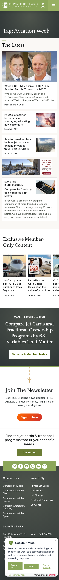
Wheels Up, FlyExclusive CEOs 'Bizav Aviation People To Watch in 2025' (26, 87)
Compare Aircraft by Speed (13, 514)
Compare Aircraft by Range (13, 499)
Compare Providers (13, 485)
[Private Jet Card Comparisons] (20, 5)
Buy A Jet (36, 504)
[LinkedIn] (38, 466)
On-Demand (37, 490)
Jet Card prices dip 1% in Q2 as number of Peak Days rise (12, 285)
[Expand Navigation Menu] (53, 5)
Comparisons (11, 478)
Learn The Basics (13, 526)
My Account (43, 5)
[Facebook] (20, 466)
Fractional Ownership (42, 500)
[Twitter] (14, 466)
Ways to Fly (37, 478)
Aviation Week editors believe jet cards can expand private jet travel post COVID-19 (17, 144)
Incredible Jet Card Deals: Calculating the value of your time (39, 285)
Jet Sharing (37, 495)
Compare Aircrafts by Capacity (14, 507)
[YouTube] (26, 466)
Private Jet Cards (40, 485)
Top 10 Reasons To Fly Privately (15, 535)
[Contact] (44, 466)
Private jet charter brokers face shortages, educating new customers (17, 119)
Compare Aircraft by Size (13, 492)
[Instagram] (32, 466)
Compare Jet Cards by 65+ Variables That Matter (18, 193)
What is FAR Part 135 (41, 534)
